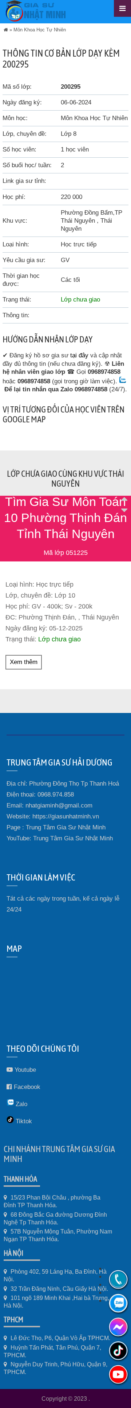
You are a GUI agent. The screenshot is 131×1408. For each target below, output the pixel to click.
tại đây (79, 355)
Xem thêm (23, 662)
